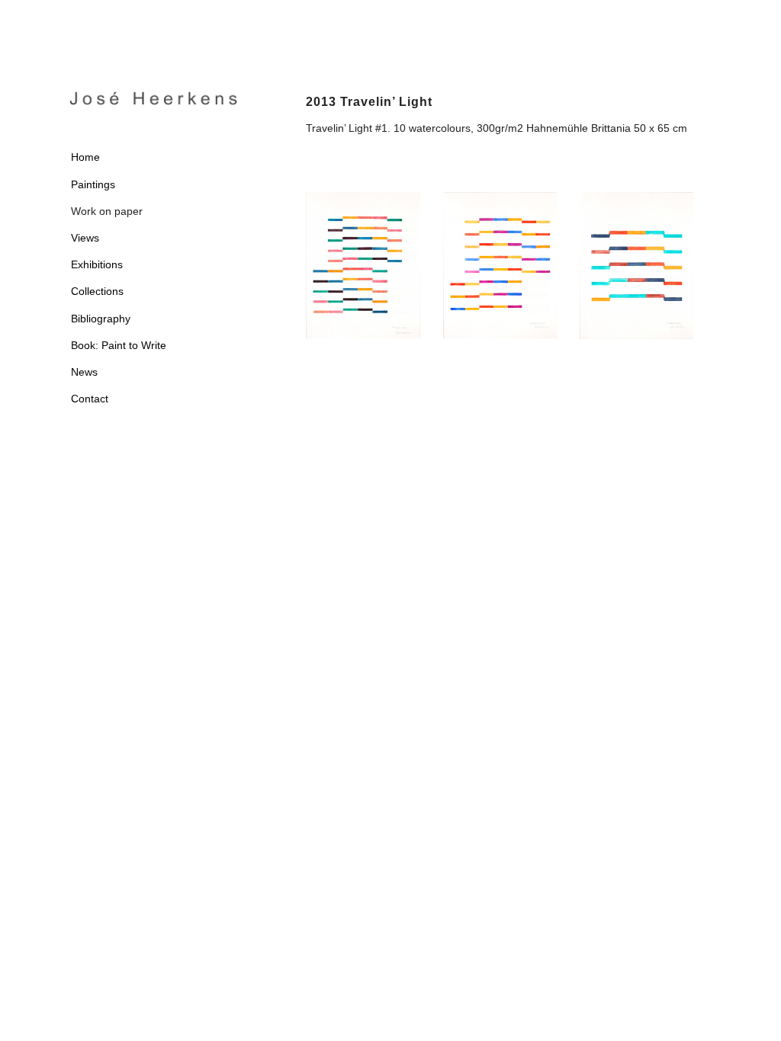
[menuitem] (153, 157)
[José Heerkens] (153, 98)
